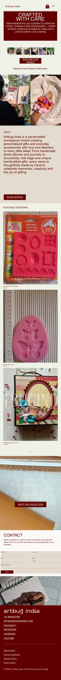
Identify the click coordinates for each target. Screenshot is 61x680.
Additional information (6, 564)
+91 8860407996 (12, 617)
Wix (47, 669)
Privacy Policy (10, 663)
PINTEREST (10, 625)
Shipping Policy (10, 659)
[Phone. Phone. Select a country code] (34, 561)
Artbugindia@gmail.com (18, 621)
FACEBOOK (9, 634)
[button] (47, 6)
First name (3, 552)
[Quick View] (30, 247)
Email (2, 558)
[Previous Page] (27, 452)
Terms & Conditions (12, 655)
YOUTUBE (9, 638)
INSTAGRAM (10, 629)
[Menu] (53, 6)
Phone (34, 558)
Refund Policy (9, 650)
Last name (35, 552)
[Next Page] (34, 452)
